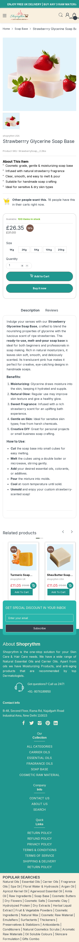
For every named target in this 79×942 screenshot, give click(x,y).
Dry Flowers (13, 901)
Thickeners (47, 920)
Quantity (12, 259)
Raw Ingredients (20, 896)
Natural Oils (11, 881)
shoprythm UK (18, 579)
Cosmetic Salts (35, 901)
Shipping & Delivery (39, 861)
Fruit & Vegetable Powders (33, 910)
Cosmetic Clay (57, 901)
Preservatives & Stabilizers (21, 924)
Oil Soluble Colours (38, 934)
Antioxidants (51, 924)
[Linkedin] (56, 723)
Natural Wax (29, 915)
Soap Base (39, 769)
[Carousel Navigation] (67, 531)
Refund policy (39, 838)
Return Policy (39, 833)
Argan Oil (67, 886)
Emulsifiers (10, 920)
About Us (39, 804)
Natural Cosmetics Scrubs (41, 929)
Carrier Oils (39, 752)
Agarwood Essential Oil (46, 891)
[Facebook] (23, 723)
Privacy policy (39, 844)
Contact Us (39, 798)
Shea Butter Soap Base (58, 575)
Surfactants (29, 920)
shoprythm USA (11, 135)
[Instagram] (39, 723)
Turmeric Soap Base (20, 575)
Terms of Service (39, 855)
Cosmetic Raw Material (39, 775)
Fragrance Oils (39, 763)
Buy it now (39, 288)
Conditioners (11, 929)
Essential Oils (39, 758)
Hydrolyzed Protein (16, 905)
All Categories (39, 746)
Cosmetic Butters (64, 896)
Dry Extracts (41, 905)
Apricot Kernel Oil (15, 891)
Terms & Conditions (39, 850)
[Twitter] (31, 723)
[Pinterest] (48, 723)
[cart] (33, 585)
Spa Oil (15, 886)
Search (39, 809)
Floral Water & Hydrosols (40, 886)
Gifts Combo (30, 939)
